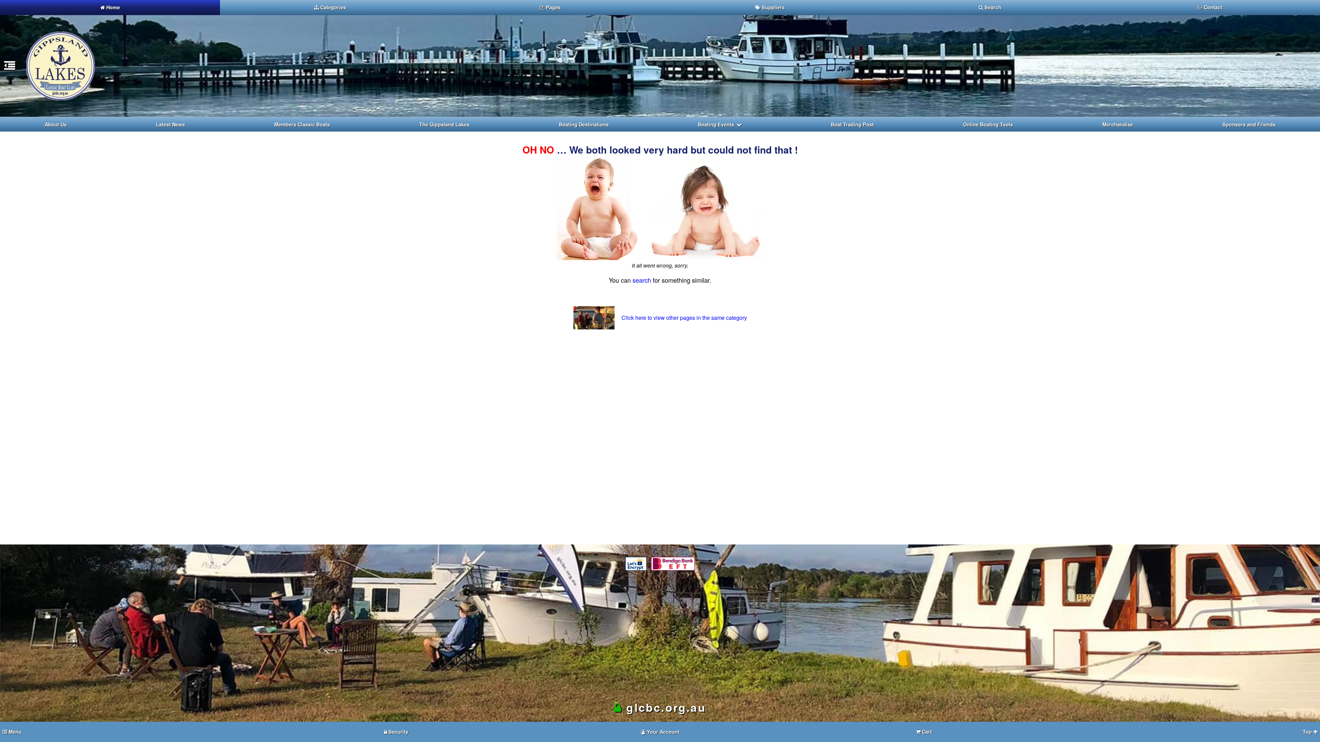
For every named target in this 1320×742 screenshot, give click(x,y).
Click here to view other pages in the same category (684, 318)
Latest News (170, 124)
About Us (56, 124)
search (641, 280)
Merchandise (1117, 124)
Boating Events (716, 124)
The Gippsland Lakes (444, 124)
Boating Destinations (584, 124)
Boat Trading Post (852, 124)
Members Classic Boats (302, 124)
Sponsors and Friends (1249, 124)
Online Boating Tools (988, 124)
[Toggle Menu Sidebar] (9, 67)
